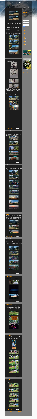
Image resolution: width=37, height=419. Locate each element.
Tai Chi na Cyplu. (8, 379)
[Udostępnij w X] (17, 128)
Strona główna (12, 411)
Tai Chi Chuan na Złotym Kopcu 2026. (10, 239)
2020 (24, 41)
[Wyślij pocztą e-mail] (16, 128)
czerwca (25, 36)
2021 (24, 40)
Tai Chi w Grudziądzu (25, 11)
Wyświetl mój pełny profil (25, 72)
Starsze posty (20, 411)
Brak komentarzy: (13, 128)
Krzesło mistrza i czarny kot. (9, 304)
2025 (24, 37)
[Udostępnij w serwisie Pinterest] (18, 128)
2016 (24, 44)
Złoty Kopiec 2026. (8, 8)
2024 (24, 38)
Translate (9, 5)
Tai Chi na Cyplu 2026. (8, 335)
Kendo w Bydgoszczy (25, 12)
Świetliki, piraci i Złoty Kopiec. (9, 276)
